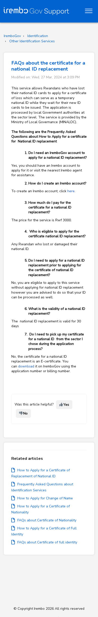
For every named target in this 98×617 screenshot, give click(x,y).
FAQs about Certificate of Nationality (46, 520)
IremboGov (12, 36)
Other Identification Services (32, 41)
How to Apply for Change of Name (45, 498)
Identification (37, 36)
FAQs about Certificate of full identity (47, 542)
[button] (88, 10)
